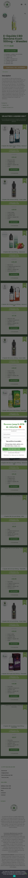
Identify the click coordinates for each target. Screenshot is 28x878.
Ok (14, 876)
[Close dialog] (25, 421)
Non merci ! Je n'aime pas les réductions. (14, 455)
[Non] (26, 873)
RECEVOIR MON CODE (14, 449)
